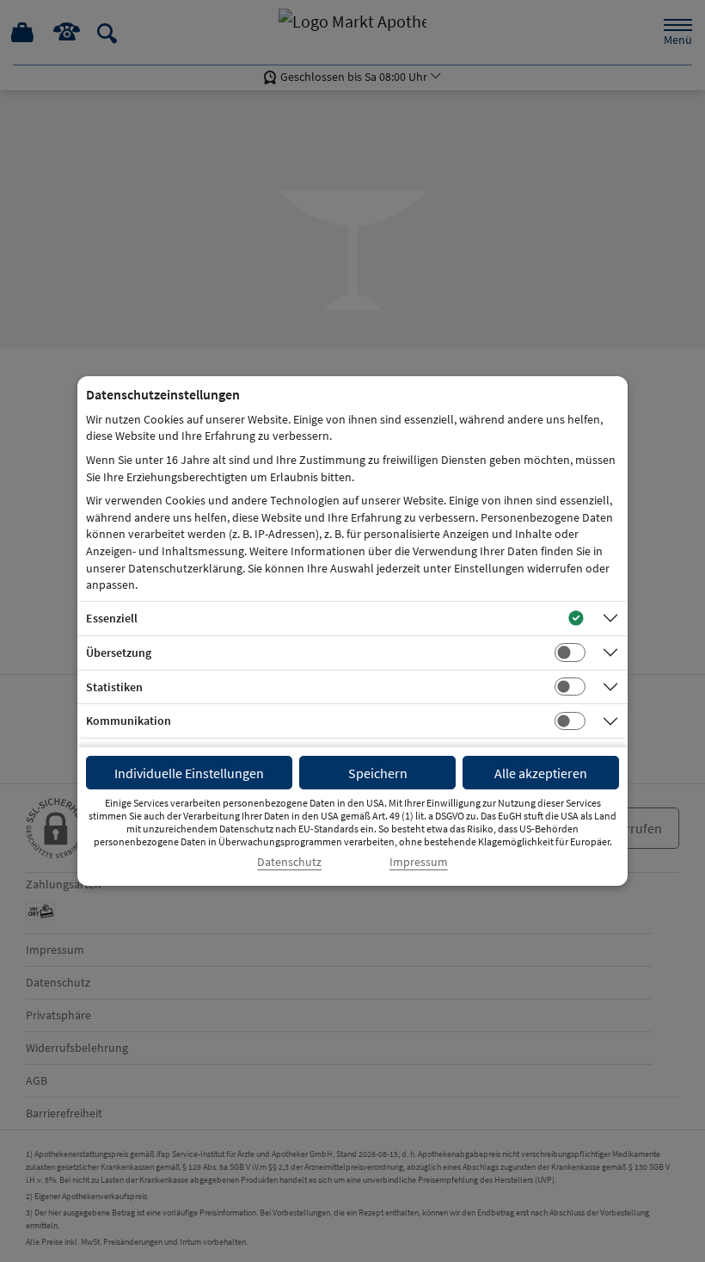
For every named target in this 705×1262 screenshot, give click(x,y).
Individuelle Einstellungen (189, 773)
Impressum (418, 862)
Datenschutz (289, 862)
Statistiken (114, 687)
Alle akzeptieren (540, 773)
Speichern (378, 773)
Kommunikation (128, 720)
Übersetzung (118, 652)
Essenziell (112, 618)
